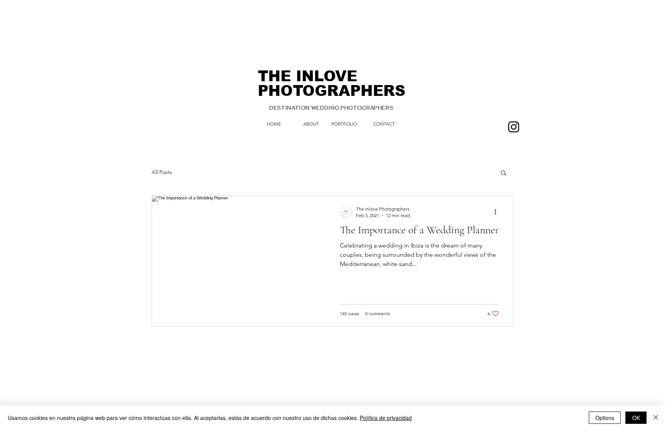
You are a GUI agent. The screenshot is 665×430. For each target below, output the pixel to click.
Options (604, 418)
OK (636, 418)
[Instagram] (513, 126)
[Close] (655, 418)
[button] (503, 173)
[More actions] (498, 211)
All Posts (162, 172)
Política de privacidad (386, 418)
